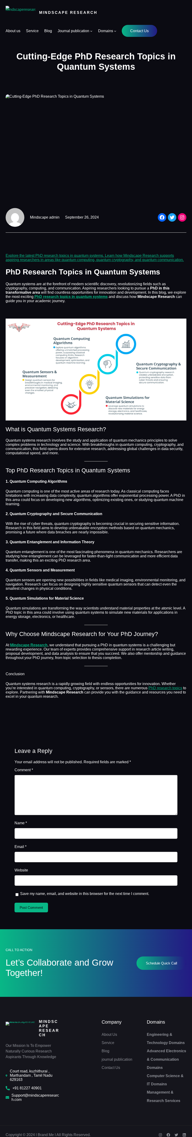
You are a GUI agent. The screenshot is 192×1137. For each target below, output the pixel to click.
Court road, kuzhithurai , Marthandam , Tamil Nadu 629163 (31, 1075)
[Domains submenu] (115, 31)
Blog (105, 1051)
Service (108, 1043)
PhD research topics (165, 688)
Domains (156, 1022)
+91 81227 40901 (27, 1088)
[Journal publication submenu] (91, 31)
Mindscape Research (68, 12)
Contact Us (139, 31)
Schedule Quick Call (161, 963)
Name (21, 823)
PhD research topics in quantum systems (70, 297)
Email (20, 847)
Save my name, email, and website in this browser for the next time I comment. (84, 894)
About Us (109, 1035)
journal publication (117, 1059)
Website (21, 870)
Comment (24, 770)
